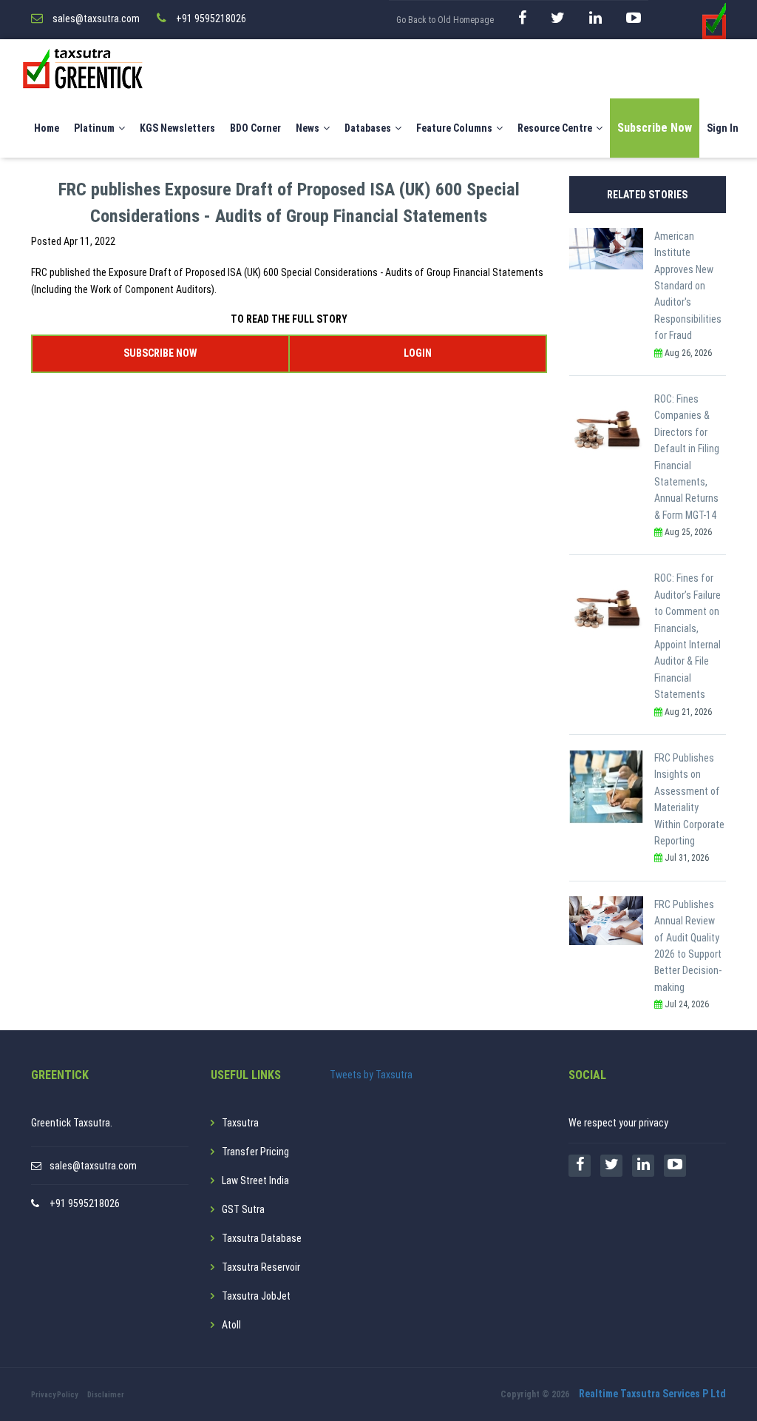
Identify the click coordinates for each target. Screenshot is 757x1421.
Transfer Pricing (255, 1152)
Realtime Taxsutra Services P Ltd (652, 1394)
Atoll (231, 1325)
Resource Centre (554, 128)
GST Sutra (243, 1209)
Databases (367, 128)
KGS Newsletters (177, 128)
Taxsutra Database (262, 1238)
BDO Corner (255, 128)
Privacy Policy (54, 1395)
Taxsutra (240, 1123)
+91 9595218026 (85, 1203)
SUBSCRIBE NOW (160, 353)
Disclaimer (105, 1395)
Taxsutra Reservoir (261, 1267)
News (307, 128)
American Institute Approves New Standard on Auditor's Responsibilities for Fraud (688, 285)
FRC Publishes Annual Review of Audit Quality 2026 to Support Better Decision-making (688, 945)
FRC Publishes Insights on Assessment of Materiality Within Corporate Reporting (689, 799)
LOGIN (418, 353)
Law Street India (255, 1180)
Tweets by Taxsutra (371, 1075)
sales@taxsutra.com (93, 1166)
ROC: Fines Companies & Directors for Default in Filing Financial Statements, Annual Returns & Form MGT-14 (686, 457)
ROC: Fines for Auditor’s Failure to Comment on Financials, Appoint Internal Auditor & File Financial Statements (687, 636)
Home (46, 128)
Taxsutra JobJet (256, 1296)
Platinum (94, 128)
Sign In (723, 128)
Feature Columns (454, 128)
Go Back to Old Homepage (445, 20)
